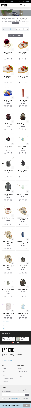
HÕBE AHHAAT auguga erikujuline (22, 218)
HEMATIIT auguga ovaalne (8, 194)
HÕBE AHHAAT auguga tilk (8, 266)
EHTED (11, 9)
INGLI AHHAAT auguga (8, 313)
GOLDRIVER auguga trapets (8, 53)
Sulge (26, 405)
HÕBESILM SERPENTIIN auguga (8, 290)
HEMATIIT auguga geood (22, 170)
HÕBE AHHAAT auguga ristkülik (22, 242)
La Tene (4, 328)
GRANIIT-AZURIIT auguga (22, 147)
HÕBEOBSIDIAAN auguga (23, 266)
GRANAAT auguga (8, 124)
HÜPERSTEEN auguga (22, 289)
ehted (3, 325)
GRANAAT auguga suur (22, 124)
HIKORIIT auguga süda (8, 218)
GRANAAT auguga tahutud (8, 147)
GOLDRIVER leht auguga (8, 100)
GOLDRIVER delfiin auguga (23, 53)
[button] (12, 342)
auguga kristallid (6, 321)
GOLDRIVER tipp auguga (23, 100)
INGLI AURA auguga (23, 313)
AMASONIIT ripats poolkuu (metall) (25, 338)
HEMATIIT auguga (8, 170)
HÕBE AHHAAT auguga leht (8, 242)
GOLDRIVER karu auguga (8, 76)
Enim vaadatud (6, 333)
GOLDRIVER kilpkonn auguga (23, 76)
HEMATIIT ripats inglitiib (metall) (11, 338)
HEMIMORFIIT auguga (22, 194)
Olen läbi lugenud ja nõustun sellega (15, 398)
